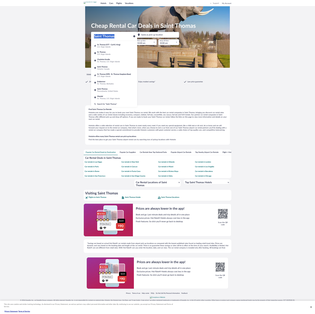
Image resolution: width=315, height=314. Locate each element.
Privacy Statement (11, 311)
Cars (111, 3)
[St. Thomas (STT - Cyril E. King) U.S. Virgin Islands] (114, 46)
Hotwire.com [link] (91, 74)
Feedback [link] (184, 293)
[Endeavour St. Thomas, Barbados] (114, 82)
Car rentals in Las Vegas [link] (93, 162)
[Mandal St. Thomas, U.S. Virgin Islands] (114, 97)
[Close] (311, 307)
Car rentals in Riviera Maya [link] (168, 171)
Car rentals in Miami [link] (165, 167)
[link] (103, 197)
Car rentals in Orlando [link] (166, 162)
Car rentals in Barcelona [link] (204, 171)
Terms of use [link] (136, 293)
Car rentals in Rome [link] (92, 171)
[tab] (101, 152)
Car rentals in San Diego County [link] (133, 176)
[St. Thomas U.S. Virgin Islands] (114, 53)
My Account (226, 3)
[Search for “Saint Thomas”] (114, 104)
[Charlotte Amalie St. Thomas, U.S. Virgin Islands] (114, 60)
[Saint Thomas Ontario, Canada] (114, 68)
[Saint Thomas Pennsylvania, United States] (114, 90)
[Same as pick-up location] (157, 35)
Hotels (103, 3)
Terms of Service (24, 311)
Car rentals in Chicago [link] (203, 176)
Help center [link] (145, 293)
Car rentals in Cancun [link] (129, 167)
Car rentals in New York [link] (130, 162)
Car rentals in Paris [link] (92, 167)
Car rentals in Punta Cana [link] (130, 171)
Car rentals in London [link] (203, 162)
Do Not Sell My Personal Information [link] (168, 293)
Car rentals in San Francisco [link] (95, 176)
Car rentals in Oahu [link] (165, 176)
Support (216, 3)
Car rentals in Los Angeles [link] (204, 167)
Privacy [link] (128, 293)
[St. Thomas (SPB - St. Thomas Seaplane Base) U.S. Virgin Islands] (114, 75)
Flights (119, 3)
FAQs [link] (152, 293)
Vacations (129, 3)
